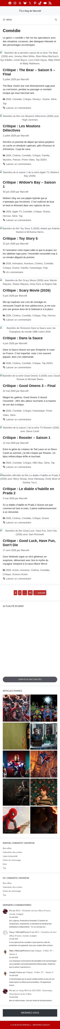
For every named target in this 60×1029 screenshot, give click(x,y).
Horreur (7, 216)
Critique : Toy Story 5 (20, 238)
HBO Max (38, 462)
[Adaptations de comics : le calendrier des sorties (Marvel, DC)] (43, 709)
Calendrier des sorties (12, 852)
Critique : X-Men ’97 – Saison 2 (39, 972)
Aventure (28, 263)
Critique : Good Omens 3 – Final (29, 386)
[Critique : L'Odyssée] (43, 820)
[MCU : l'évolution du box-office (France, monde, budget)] (43, 765)
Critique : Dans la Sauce (23, 338)
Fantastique (36, 268)
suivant (40, 592)
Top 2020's (41, 159)
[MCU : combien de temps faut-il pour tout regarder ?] (43, 737)
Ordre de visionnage (12, 860)
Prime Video (28, 159)
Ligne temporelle (10, 856)
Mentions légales (41, 1025)
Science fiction (20, 574)
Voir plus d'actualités (30, 679)
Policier (16, 159)
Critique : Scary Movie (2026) (27, 290)
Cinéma (16, 155)
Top (4, 103)
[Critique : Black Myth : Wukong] (16, 792)
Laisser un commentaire (18, 108)
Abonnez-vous (30, 1013)
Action (15, 570)
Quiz (5, 864)
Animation (17, 263)
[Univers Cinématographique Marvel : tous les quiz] (16, 765)
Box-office (7, 848)
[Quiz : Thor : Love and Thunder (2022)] (16, 709)
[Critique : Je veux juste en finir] (43, 792)
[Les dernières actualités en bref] (16, 820)
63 (31, 592)
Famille (45, 155)
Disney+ (37, 99)
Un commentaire (14, 272)
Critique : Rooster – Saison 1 (26, 438)
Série (53, 99)
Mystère (7, 159)
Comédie (17, 99)
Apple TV (16, 211)
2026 (8, 99)
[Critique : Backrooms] (16, 737)
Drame (46, 99)
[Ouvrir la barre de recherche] (56, 19)
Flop (45, 268)
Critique (27, 99)
